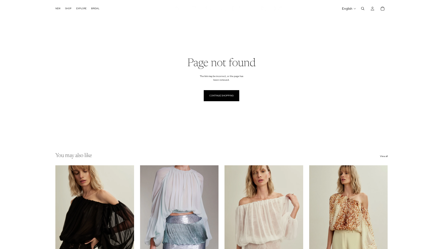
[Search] (363, 8)
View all (384, 156)
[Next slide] (127, 214)
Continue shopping (221, 95)
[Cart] (382, 8)
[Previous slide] (62, 214)
